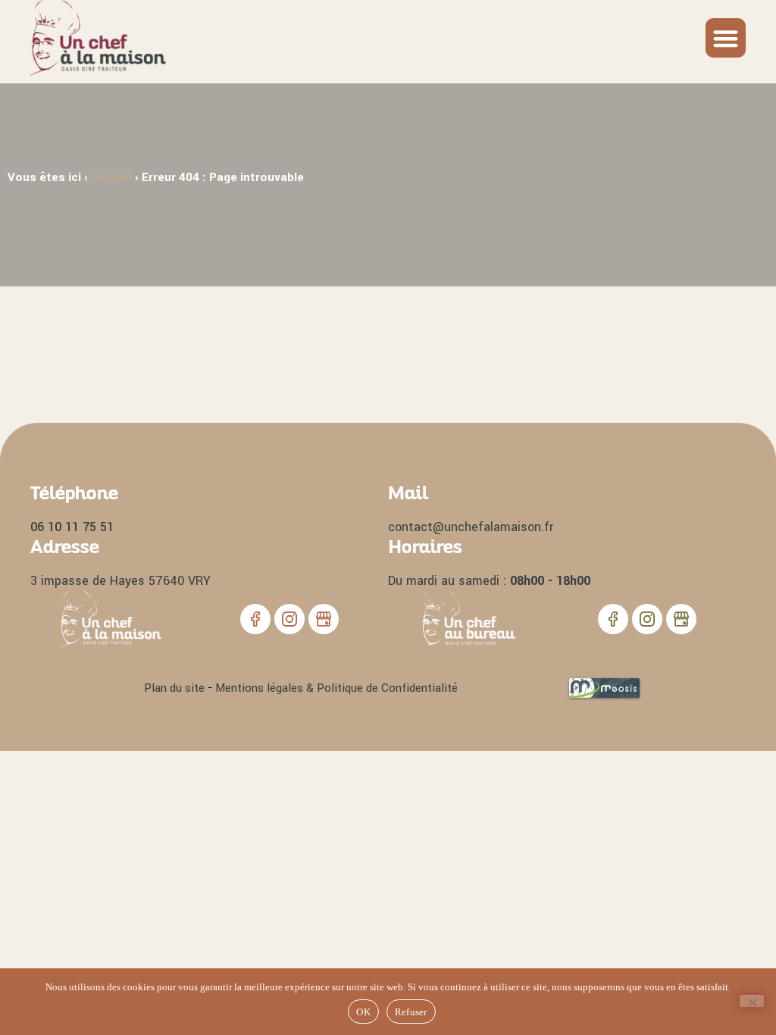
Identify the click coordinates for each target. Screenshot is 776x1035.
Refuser (411, 1012)
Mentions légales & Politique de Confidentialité (336, 688)
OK (363, 1012)
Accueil (111, 177)
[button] (726, 38)
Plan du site (174, 688)
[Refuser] (752, 1001)
